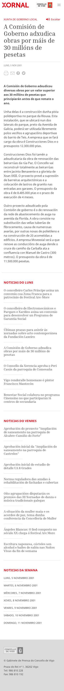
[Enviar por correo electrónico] (12, 74)
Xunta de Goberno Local (20, 19)
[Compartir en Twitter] (23, 73)
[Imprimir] (6, 74)
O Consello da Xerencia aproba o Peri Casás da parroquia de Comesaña (30, 367)
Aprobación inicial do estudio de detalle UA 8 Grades (27, 466)
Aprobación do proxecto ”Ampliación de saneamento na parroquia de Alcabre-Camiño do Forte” (30, 432)
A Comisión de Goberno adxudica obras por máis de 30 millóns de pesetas (27, 351)
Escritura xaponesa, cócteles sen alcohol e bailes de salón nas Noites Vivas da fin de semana (29, 547)
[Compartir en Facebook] (18, 73)
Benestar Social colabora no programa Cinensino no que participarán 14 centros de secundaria (32, 398)
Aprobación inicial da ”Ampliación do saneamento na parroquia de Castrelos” (30, 450)
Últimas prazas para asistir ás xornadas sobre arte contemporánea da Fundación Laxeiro (30, 333)
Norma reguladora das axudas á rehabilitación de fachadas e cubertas (31, 480)
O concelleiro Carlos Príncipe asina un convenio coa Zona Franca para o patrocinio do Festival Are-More (31, 293)
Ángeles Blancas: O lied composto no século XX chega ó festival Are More (30, 531)
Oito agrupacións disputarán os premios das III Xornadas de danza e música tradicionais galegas (30, 497)
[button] (59, 5)
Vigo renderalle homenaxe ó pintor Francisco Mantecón (29, 382)
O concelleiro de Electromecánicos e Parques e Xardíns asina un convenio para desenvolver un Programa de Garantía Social (30, 313)
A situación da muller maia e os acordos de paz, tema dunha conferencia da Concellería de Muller (30, 515)
